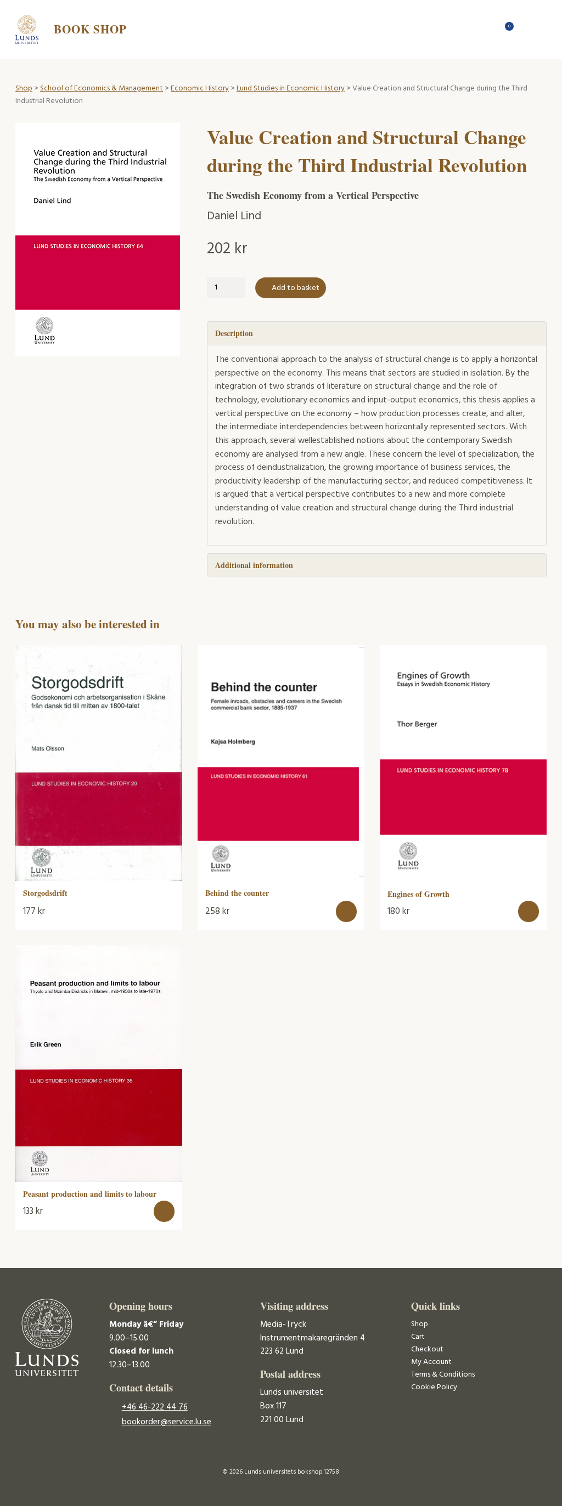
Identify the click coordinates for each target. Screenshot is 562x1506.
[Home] (487, 29)
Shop (23, 88)
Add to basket (295, 288)
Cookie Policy (434, 1387)
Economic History (200, 88)
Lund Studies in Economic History (291, 88)
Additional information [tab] (254, 565)
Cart (418, 1337)
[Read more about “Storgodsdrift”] (167, 903)
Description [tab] (234, 333)
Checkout (427, 1349)
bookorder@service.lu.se (166, 1422)
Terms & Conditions (443, 1374)
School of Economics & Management (101, 88)
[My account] (525, 29)
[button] (346, 911)
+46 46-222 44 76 (155, 1407)
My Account (431, 1362)
